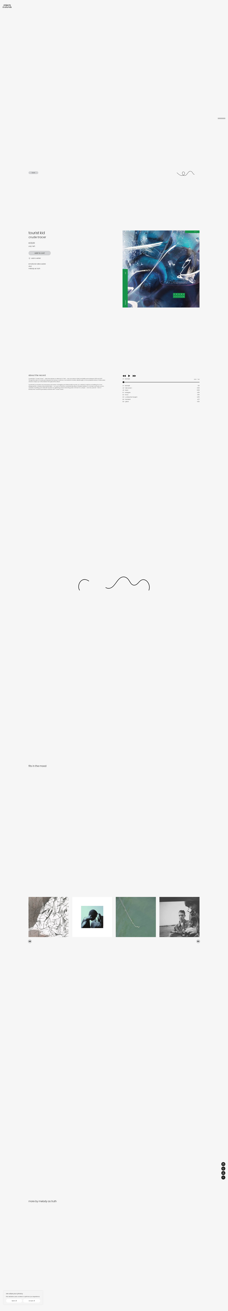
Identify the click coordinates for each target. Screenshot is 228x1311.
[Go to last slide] (30, 941)
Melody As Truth (34, 268)
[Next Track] (134, 376)
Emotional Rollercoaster (37, 264)
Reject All (14, 1301)
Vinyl (30, 266)
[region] (23, 1298)
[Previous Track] (124, 376)
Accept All (32, 1301)
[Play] (131, 376)
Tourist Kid (36, 232)
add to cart (40, 253)
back (33, 173)
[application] (161, 378)
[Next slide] (198, 941)
